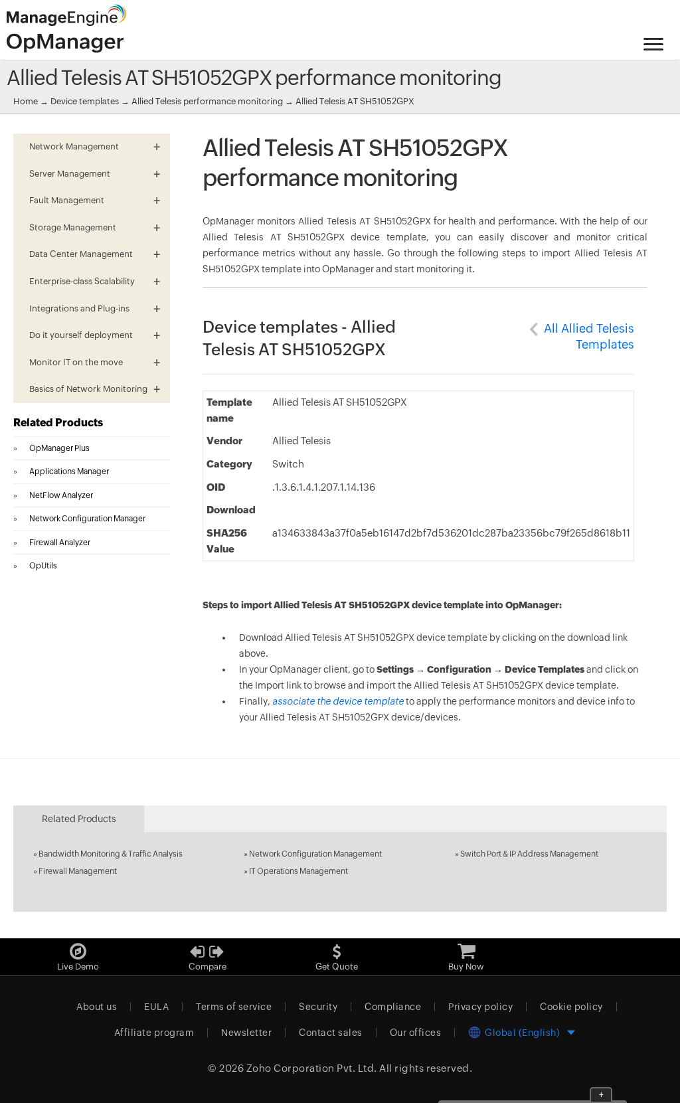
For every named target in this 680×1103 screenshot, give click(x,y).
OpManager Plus (59, 448)
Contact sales (331, 1032)
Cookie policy (571, 1006)
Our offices (416, 1032)
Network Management (74, 146)
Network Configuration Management (315, 854)
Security (318, 1006)
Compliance (393, 1006)
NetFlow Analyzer (61, 495)
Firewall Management (78, 871)
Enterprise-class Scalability (82, 281)
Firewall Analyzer (59, 542)
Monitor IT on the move (76, 362)
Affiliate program (154, 1032)
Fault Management (66, 200)
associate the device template (338, 701)
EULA (156, 1006)
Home (25, 101)
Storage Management (72, 227)
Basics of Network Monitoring (88, 389)
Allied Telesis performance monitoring (208, 101)
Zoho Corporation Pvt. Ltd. (311, 1068)
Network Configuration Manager (87, 518)
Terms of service (234, 1006)
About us (96, 1006)
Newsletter (246, 1032)
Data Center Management (81, 254)
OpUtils (43, 565)
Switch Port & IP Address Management (529, 854)
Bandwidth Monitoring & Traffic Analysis (111, 854)
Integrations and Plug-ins (79, 308)
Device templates (84, 101)
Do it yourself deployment (81, 335)
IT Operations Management (298, 871)
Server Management (69, 174)
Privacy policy (480, 1006)
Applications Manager (69, 471)
